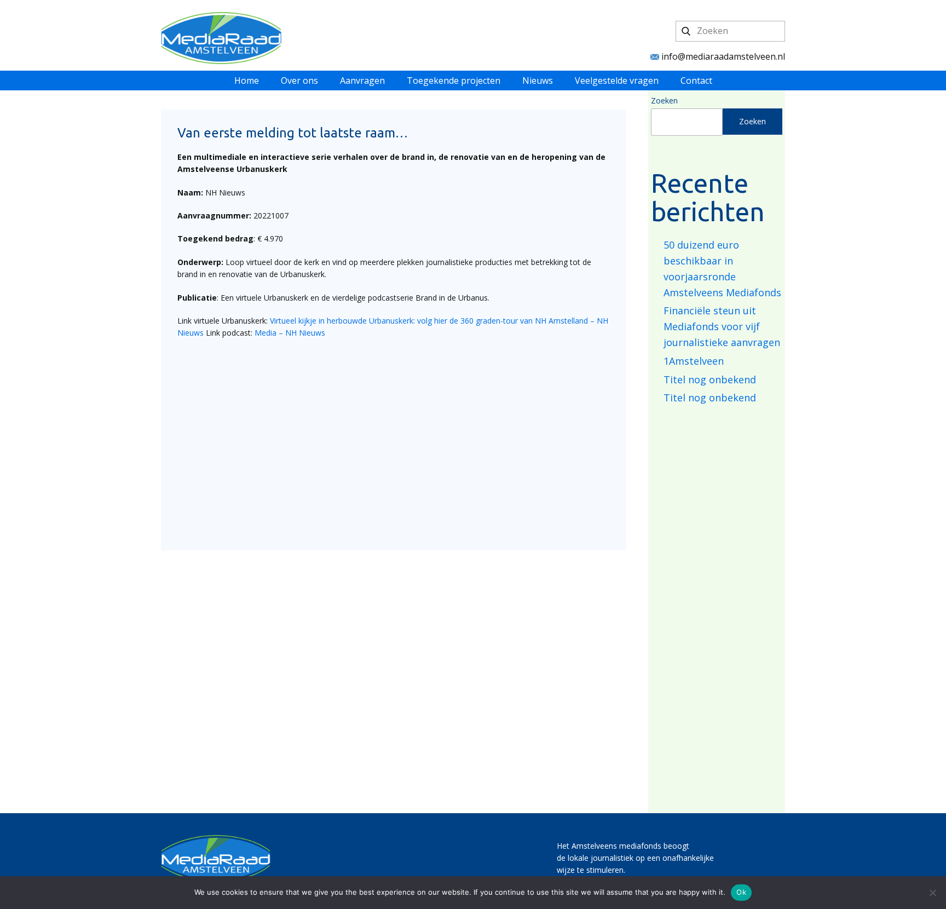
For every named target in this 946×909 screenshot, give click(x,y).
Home (246, 80)
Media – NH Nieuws (290, 332)
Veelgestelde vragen (617, 80)
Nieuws (537, 80)
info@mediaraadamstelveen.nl (722, 56)
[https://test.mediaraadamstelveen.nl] (221, 38)
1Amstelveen (694, 360)
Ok (741, 892)
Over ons (299, 80)
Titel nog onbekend (710, 379)
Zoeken (664, 100)
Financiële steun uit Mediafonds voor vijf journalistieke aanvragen (722, 326)
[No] (932, 892)
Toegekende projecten (453, 80)
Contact (696, 80)
